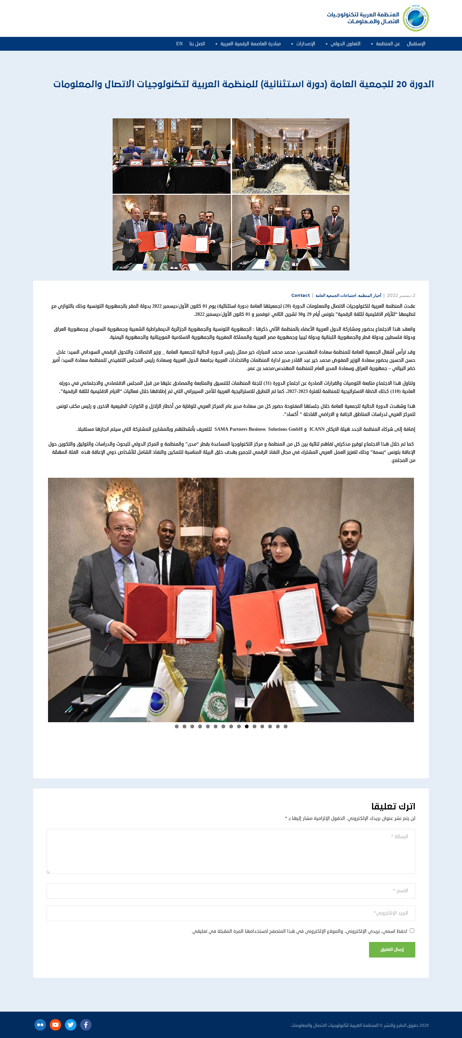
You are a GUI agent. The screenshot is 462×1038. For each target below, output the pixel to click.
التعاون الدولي (346, 44)
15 (177, 726)
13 (192, 726)
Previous (424, 598)
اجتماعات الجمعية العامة (336, 295)
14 (184, 726)
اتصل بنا (197, 44)
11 (208, 726)
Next (38, 598)
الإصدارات (305, 44)
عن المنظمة (388, 44)
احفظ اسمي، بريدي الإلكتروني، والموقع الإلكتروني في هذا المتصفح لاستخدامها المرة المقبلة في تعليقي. (299, 931)
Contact (300, 295)
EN (179, 44)
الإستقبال (416, 44)
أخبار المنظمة (369, 295)
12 (200, 726)
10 (215, 726)
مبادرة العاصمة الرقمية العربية (251, 44)
